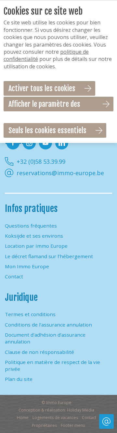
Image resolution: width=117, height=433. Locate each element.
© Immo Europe (57, 402)
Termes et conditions (30, 314)
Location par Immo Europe (36, 246)
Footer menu (73, 425)
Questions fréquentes (31, 225)
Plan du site (18, 379)
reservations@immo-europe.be (60, 173)
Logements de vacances (55, 417)
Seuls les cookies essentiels (47, 130)
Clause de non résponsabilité (39, 352)
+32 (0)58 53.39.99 (41, 161)
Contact (14, 276)
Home (23, 417)
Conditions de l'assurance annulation (48, 324)
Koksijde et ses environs (34, 235)
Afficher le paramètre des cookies (44, 105)
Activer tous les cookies (41, 88)
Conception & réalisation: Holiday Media (56, 410)
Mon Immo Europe (27, 266)
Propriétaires (44, 425)
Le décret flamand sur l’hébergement (49, 256)
